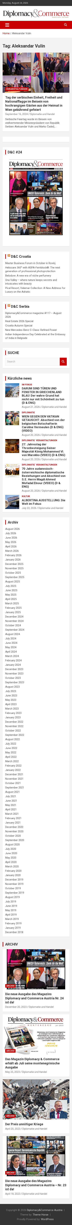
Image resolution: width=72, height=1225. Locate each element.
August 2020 (12, 844)
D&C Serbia (20, 306)
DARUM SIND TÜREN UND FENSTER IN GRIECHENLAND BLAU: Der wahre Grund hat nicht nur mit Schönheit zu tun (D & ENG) (43, 395)
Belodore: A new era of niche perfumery (28, 275)
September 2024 (14, 629)
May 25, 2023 (12, 1072)
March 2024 (12, 656)
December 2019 (14, 879)
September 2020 (14, 840)
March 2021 (12, 813)
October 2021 (13, 783)
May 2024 (10, 647)
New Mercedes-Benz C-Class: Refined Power (31, 330)
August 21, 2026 (31, 407)
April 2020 (11, 862)
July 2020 (10, 849)
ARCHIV (11, 944)
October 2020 (13, 835)
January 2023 (13, 717)
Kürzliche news (20, 378)
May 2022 (10, 752)
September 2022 (14, 735)
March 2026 (12, 550)
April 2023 (11, 704)
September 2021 (14, 787)
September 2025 (14, 577)
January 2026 (13, 559)
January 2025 (13, 612)
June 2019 (11, 905)
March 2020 (12, 866)
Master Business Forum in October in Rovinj (30, 263)
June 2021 (11, 800)
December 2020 (14, 827)
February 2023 (13, 713)
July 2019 (10, 901)
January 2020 (13, 875)
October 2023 (13, 678)
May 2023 (10, 699)
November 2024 (14, 621)
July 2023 (10, 691)
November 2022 (14, 726)
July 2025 (10, 586)
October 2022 (13, 730)
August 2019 (12, 897)
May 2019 (10, 910)
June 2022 (11, 748)
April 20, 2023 (12, 1128)
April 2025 (11, 599)
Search (63, 362)
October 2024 (13, 625)
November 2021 (14, 778)
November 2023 (14, 673)
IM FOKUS (27, 384)
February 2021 (13, 818)
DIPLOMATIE (28, 412)
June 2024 (11, 642)
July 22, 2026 (29, 508)
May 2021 (10, 805)
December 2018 (14, 932)
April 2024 (11, 651)
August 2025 (12, 581)
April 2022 (11, 756)
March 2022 (12, 761)
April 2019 (11, 914)
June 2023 (11, 695)
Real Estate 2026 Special (19, 321)
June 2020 (11, 853)
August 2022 (12, 739)
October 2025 (13, 572)
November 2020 (14, 831)
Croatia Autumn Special (18, 325)
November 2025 (14, 568)
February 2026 (13, 555)
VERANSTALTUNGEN (16, 89)
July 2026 (10, 533)
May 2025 (10, 594)
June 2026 (11, 537)
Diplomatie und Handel (42, 114)
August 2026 (12, 529)
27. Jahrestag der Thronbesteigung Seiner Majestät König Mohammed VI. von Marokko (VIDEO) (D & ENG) (43, 450)
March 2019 (12, 919)
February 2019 (13, 923)
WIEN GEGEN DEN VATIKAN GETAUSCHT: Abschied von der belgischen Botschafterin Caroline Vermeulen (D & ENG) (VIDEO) (43, 424)
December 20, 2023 (16, 1006)
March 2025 (12, 603)
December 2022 (14, 721)
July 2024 (10, 638)
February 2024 (13, 660)
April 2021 (11, 809)
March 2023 (12, 708)
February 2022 (13, 765)
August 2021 (12, 792)
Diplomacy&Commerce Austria (44, 1210)
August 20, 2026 (31, 435)
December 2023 (14, 669)
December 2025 (14, 564)
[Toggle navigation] (7, 25)
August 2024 (12, 634)
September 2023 (14, 682)
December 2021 (14, 774)
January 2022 (13, 770)
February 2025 (13, 607)
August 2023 (12, 686)
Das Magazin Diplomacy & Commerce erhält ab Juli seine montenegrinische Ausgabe (32, 1063)
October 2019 (13, 888)
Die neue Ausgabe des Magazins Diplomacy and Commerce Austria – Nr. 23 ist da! (35, 1185)
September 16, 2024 (16, 114)
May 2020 (10, 857)
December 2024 (14, 616)
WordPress (47, 1219)
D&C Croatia (21, 256)
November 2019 (14, 884)
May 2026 (10, 542)
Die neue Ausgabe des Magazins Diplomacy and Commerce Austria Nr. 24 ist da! (34, 998)
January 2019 (13, 927)
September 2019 (14, 892)
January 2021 (13, 822)
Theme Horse (40, 1214)
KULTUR (26, 496)
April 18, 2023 (12, 1193)
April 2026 (11, 546)
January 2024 (13, 664)
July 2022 (10, 743)
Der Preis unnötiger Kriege (24, 1124)
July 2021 (10, 796)
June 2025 (11, 590)
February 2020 (13, 870)
